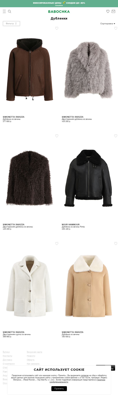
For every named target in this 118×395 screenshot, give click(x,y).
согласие (84, 375)
